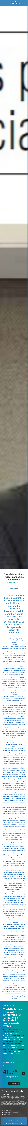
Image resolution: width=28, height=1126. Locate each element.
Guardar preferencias (14, 1118)
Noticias (13, 588)
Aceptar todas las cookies (14, 1123)
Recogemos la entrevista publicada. (14, 630)
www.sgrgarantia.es (14, 985)
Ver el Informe (13, 1083)
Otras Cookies (6, 1114)
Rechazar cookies (14, 1120)
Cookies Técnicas (7, 1110)
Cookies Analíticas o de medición (10, 1112)
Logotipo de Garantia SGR (15, 3)
